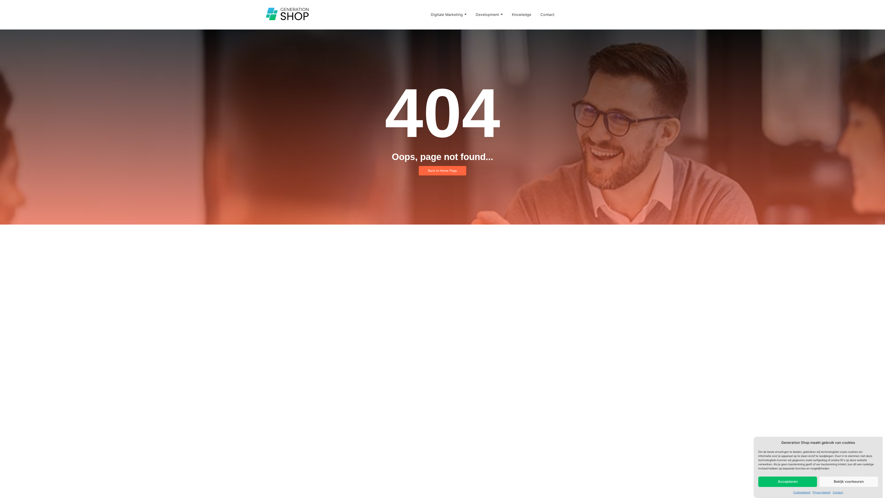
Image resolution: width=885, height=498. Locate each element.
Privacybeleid (821, 492)
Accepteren (788, 481)
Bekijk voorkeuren (849, 481)
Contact (838, 492)
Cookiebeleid (801, 492)
